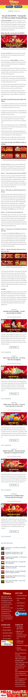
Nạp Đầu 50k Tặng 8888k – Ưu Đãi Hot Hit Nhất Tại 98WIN (14, 312)
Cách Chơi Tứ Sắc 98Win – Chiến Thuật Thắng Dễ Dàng (15, 581)
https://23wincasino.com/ (21, 662)
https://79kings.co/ (19, 680)
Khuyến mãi (14, 309)
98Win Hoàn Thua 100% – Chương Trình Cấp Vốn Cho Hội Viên (14, 405)
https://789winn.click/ (20, 673)
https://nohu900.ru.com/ (21, 675)
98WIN (21, 628)
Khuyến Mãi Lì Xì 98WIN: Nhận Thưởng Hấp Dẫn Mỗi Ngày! (14, 496)
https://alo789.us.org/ (20, 686)
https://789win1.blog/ (20, 656)
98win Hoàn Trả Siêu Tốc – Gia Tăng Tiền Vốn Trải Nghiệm (14, 358)
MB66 (18, 655)
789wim (24, 658)
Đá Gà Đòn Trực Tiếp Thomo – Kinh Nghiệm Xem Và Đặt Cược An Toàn (14, 553)
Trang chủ (10, 11)
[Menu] (2, 2)
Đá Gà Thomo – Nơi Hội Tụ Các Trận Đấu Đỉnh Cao (15, 548)
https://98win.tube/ (21, 649)
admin (19, 363)
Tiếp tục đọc (14, 347)
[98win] (14, 2)
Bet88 (22, 664)
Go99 (19, 664)
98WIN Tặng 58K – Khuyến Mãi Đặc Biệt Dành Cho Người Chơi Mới (14, 452)
